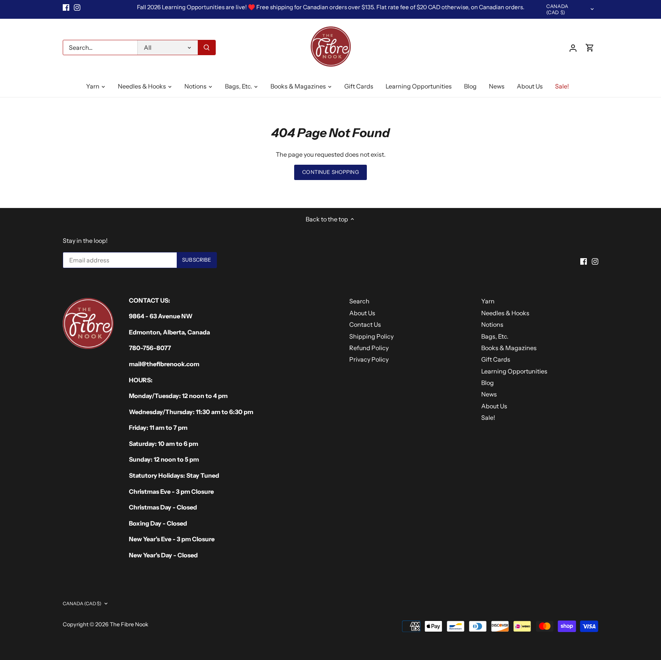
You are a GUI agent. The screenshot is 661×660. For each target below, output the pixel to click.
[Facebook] (66, 7)
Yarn (488, 301)
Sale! (488, 417)
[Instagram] (77, 7)
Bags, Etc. (494, 336)
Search (359, 301)
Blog (487, 383)
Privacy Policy (369, 359)
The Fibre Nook (129, 624)
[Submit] (206, 47)
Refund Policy (369, 348)
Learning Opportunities (514, 371)
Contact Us (365, 324)
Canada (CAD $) (557, 9)
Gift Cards (495, 359)
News (489, 394)
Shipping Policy (371, 336)
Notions (492, 324)
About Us (362, 313)
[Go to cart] (589, 47)
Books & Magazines (509, 348)
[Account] (573, 47)
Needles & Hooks (505, 313)
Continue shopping (330, 172)
